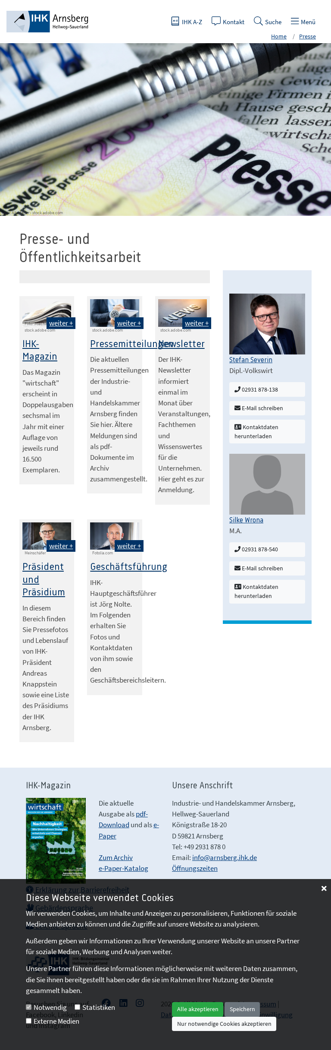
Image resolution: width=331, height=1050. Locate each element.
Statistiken (98, 1007)
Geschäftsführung (128, 567)
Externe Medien (56, 1021)
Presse (307, 36)
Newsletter (181, 344)
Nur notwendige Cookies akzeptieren (224, 1024)
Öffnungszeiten (195, 868)
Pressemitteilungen (132, 344)
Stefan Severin (250, 360)
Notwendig (50, 1007)
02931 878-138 (259, 389)
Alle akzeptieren (198, 1009)
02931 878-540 (259, 549)
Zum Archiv (116, 857)
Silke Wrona (246, 520)
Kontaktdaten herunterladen (256, 431)
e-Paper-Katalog (123, 868)
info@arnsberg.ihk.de (224, 857)
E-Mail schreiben (261, 408)
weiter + (61, 323)
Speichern (242, 1009)
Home (279, 36)
